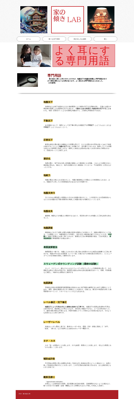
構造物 (46, 165)
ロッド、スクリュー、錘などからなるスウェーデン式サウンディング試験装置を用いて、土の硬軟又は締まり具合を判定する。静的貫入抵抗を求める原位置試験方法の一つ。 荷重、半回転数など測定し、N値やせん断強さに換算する (77, 270)
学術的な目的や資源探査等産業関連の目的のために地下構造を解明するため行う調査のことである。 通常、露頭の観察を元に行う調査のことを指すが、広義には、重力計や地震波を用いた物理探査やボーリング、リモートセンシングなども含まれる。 (77, 289)
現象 (90, 163)
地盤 (68, 163)
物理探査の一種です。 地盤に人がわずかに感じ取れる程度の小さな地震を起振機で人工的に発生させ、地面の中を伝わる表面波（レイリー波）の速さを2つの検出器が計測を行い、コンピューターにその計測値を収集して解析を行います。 (78, 253)
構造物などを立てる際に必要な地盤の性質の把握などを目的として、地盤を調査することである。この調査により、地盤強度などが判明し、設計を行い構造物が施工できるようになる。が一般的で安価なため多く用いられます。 (78, 234)
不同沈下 (91, 125)
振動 (73, 163)
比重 (103, 163)
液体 (81, 163)
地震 (46, 163)
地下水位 (58, 163)
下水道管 (97, 165)
